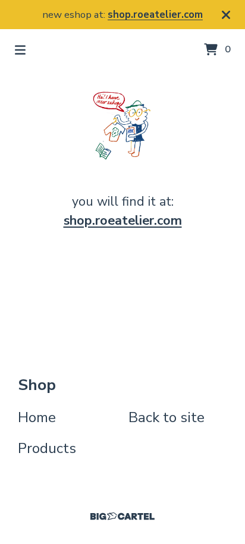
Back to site (166, 417)
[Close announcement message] (225, 14)
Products (47, 448)
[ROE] (122, 125)
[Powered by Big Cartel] (122, 516)
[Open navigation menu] (20, 50)
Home (37, 417)
